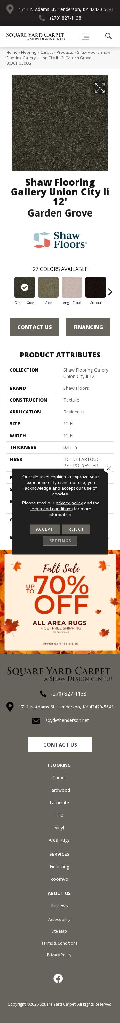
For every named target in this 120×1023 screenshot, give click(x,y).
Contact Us (34, 327)
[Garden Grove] (24, 287)
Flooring (28, 52)
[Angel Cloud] (72, 287)
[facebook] (58, 978)
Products (65, 52)
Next (110, 288)
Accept (44, 529)
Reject (76, 529)
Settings (60, 541)
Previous (9, 288)
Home (11, 52)
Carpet (46, 52)
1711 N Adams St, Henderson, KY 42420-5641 (66, 9)
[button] (60, 744)
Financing (88, 327)
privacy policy (69, 502)
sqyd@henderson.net (67, 720)
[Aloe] (48, 287)
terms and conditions (51, 508)
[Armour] (96, 287)
